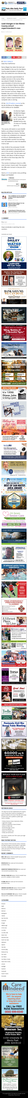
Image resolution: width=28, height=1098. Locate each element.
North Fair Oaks (5, 940)
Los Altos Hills (4, 932)
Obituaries (3, 942)
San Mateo (4, 956)
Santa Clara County (5, 961)
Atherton (3, 908)
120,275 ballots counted (13, 103)
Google (3, 923)
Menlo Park (4, 935)
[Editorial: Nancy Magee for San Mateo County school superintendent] (4, 204)
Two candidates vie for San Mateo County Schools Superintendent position (17, 197)
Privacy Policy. (11, 1095)
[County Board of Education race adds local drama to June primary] (4, 212)
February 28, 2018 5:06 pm (14, 213)
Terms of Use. (17, 1095)
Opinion (3, 944)
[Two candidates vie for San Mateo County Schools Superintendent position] (4, 197)
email (4, 835)
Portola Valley (4, 949)
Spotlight (3, 966)
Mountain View (4, 937)
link (8, 173)
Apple (2, 906)
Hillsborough (4, 925)
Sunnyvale (3, 971)
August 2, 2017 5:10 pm (13, 200)
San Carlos (3, 954)
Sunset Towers (4, 973)
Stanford (3, 969)
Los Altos (3, 930)
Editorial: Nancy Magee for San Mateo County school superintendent (16, 204)
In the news (4, 928)
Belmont (3, 911)
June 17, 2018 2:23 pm (7, 31)
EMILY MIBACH (8, 61)
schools (3, 964)
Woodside (3, 976)
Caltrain (3, 915)
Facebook (3, 920)
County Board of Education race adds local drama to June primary (16, 211)
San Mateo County (5, 959)
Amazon (3, 903)
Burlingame (4, 913)
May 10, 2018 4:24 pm (13, 207)
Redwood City (4, 952)
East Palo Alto (4, 918)
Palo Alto (3, 947)
